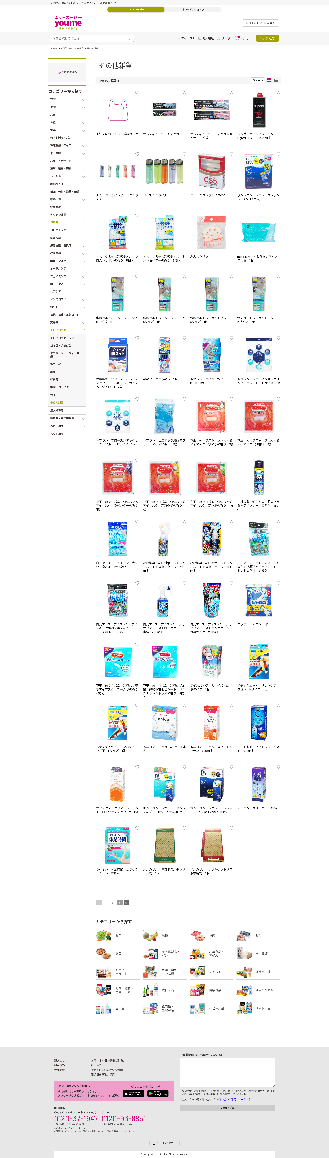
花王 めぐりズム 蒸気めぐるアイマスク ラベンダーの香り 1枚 (118, 505)
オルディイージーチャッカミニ (164, 134)
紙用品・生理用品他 (165, 1008)
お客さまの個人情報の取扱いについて (108, 1063)
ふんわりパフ (199, 256)
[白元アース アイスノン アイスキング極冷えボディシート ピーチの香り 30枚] (117, 600)
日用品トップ (58, 230)
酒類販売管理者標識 (103, 1074)
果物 (165, 935)
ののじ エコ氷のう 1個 (160, 379)
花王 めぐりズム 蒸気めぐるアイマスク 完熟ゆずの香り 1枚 (164, 505)
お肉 (211, 935)
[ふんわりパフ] (211, 233)
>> (126, 902)
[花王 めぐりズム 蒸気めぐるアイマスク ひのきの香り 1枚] (211, 416)
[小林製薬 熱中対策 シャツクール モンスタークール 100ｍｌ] (211, 539)
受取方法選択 (69, 72)
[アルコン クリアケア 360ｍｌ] (258, 784)
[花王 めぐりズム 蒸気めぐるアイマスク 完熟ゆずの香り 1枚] (164, 478)
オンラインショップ (193, 9)
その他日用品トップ (62, 338)
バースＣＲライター (156, 195)
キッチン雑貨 (258, 990)
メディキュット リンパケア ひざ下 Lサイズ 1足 (117, 748)
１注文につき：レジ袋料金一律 (117, 134)
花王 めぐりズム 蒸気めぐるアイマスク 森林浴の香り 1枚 (211, 503)
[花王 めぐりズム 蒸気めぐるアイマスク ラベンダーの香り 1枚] (117, 478)
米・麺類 (258, 953)
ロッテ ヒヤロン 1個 (252, 624)
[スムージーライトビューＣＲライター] (117, 171)
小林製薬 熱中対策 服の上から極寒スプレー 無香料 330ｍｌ (258, 505)
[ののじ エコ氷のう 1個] (164, 355)
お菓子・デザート (118, 971)
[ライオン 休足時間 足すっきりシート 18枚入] (117, 845)
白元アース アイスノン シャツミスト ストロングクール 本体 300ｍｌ (164, 628)
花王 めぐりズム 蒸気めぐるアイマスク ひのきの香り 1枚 (211, 442)
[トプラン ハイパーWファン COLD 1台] (211, 355)
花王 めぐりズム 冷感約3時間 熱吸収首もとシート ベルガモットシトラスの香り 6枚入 (164, 691)
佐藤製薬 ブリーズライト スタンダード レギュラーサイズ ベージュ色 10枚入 (118, 382)
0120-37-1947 (76, 1118)
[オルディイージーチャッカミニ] (164, 110)
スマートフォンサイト (166, 1143)
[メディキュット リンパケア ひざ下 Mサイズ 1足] (258, 662)
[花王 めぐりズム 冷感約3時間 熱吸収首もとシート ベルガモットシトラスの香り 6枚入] (164, 662)
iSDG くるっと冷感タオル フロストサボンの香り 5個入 (117, 258)
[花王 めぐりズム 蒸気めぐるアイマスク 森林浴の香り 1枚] (211, 478)
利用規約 (59, 1065)
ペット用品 (258, 1008)
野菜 (118, 935)
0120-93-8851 (123, 1118)
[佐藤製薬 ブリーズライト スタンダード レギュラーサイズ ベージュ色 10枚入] (117, 355)
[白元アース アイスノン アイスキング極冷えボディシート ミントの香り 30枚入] (258, 539)
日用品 (118, 1008)
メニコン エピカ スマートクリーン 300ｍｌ (211, 748)
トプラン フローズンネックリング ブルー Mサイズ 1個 (117, 442)
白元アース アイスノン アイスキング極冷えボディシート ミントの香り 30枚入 (258, 566)
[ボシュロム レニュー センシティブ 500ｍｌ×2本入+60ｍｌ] (164, 784)
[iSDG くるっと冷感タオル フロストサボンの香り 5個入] (117, 233)
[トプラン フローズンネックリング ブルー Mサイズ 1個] (117, 416)
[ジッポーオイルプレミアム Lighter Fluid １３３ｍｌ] (258, 110)
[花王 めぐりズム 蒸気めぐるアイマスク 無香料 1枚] (258, 416)
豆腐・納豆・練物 (165, 971)
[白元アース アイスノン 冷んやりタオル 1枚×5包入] (117, 539)
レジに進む (267, 38)
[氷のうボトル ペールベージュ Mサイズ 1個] (117, 294)
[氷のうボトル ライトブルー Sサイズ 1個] (211, 294)
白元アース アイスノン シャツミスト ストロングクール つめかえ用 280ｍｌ (211, 628)
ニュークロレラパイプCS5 (207, 195)
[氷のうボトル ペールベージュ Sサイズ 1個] (164, 294)
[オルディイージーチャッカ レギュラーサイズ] (211, 110)
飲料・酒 (165, 990)
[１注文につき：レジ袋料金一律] (117, 110)
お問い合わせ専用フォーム (231, 1099)
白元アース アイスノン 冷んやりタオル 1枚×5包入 (117, 565)
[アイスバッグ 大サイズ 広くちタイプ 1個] (211, 662)
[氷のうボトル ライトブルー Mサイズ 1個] (258, 294)
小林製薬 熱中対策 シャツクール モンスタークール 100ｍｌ (211, 566)
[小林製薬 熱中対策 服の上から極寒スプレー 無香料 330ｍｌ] (258, 478)
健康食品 (211, 990)
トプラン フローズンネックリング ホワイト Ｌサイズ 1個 (258, 381)
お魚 (258, 935)
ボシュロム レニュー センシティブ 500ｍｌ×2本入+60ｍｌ (164, 810)
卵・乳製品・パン (165, 953)
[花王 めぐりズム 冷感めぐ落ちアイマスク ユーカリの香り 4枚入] (117, 662)
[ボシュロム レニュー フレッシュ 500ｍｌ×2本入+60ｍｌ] (211, 784)
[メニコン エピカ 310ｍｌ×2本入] (164, 723)
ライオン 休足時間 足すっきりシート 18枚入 (117, 871)
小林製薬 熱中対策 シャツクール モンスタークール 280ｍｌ (164, 566)
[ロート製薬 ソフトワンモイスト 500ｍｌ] (258, 723)
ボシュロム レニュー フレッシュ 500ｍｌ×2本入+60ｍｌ (211, 810)
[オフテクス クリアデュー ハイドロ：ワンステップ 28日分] (117, 784)
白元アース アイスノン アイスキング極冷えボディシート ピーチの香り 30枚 (117, 628)
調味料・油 (258, 971)
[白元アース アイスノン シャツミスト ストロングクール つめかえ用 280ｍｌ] (211, 600)
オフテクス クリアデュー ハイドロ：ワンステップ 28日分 (117, 810)
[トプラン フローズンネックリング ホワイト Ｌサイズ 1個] (258, 355)
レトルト (211, 971)
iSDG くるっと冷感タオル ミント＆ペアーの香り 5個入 (164, 258)
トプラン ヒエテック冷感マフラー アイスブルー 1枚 (164, 442)
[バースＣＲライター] (164, 171)
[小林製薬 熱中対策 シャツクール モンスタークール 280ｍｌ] (164, 539)
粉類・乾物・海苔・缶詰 (118, 990)
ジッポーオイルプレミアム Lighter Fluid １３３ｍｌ (255, 136)
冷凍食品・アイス (211, 953)
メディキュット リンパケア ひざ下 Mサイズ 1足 (258, 687)
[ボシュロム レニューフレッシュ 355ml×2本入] (258, 171)
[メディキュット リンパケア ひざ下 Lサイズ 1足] (117, 723)
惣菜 (118, 953)
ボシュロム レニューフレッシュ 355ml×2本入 (258, 197)
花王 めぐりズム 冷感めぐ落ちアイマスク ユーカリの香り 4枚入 (118, 689)
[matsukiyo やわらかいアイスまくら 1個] (258, 233)
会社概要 (59, 1069)
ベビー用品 (211, 1008)
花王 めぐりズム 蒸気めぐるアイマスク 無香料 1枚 (258, 442)
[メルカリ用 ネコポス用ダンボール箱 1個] (164, 845)
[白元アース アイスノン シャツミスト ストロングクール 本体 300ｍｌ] (164, 600)
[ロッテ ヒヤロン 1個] (258, 600)
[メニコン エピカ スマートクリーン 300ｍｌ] (211, 723)
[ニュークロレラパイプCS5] (211, 171)
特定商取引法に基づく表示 (107, 1069)
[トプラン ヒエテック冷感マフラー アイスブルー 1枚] (164, 416)
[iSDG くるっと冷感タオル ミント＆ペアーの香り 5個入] (164, 233)
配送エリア (60, 1060)
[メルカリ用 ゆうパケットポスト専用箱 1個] (211, 845)
